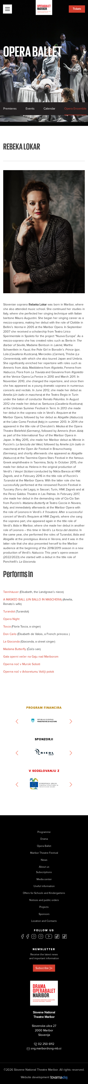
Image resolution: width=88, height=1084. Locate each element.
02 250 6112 (46, 1044)
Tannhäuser (11, 592)
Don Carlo (10, 634)
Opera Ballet (44, 846)
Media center (44, 879)
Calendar (49, 108)
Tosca (7, 626)
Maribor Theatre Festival (44, 853)
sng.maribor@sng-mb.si (46, 1048)
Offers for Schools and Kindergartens (44, 893)
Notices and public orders (44, 900)
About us (44, 867)
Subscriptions (44, 872)
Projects (44, 907)
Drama (44, 839)
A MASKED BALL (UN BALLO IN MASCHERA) (33, 599)
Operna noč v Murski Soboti (21, 664)
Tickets (77, 9)
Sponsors (44, 914)
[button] (17, 721)
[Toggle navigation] (7, 9)
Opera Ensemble (75, 108)
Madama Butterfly (15, 649)
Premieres (10, 108)
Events (30, 108)
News (44, 860)
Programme (44, 832)
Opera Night (11, 619)
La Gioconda (12, 641)
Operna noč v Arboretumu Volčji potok (28, 671)
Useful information (44, 886)
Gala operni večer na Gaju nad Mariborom (30, 656)
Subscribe (42, 968)
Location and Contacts (44, 921)
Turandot (9, 611)
